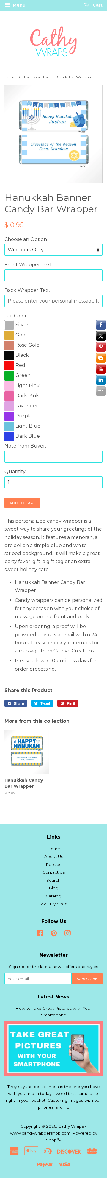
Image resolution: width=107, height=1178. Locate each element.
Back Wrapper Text (27, 290)
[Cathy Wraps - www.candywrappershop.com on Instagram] (67, 934)
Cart (97, 5)
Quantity (15, 471)
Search (53, 880)
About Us (53, 856)
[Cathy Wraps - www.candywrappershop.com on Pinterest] (54, 934)
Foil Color (15, 316)
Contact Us (54, 872)
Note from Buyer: (25, 446)
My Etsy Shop (53, 903)
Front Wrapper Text (28, 264)
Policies (53, 864)
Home (9, 77)
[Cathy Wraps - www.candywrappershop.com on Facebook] (40, 934)
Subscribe (87, 978)
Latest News (53, 997)
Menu (19, 5)
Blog (53, 888)
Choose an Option (25, 239)
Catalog (53, 896)
